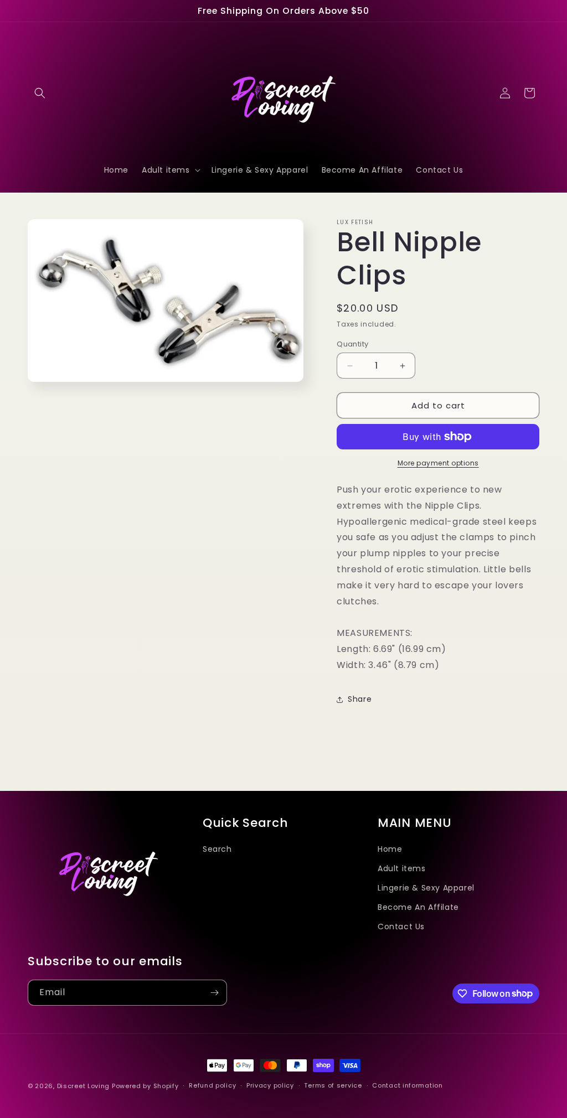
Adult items (402, 868)
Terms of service (333, 1085)
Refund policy (212, 1085)
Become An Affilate (418, 907)
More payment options (438, 463)
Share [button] (360, 699)
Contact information (407, 1085)
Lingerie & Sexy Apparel (426, 887)
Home (390, 849)
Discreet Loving (83, 1085)
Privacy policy (270, 1085)
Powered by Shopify (145, 1085)
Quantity (352, 344)
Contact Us (401, 926)
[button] (40, 93)
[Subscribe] (214, 993)
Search (217, 849)
